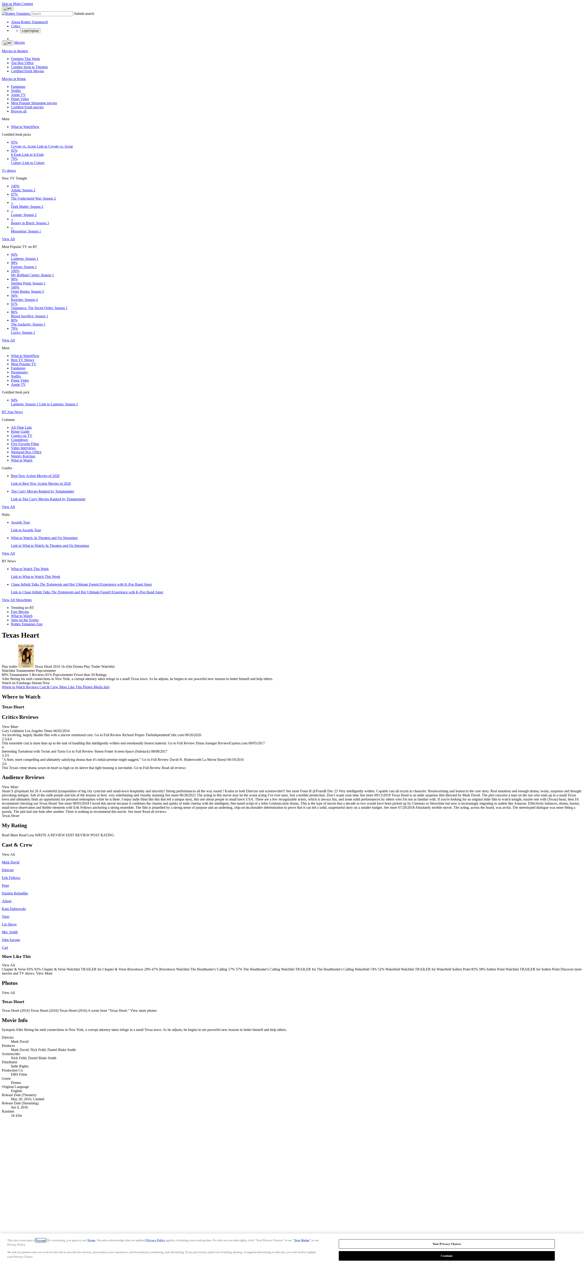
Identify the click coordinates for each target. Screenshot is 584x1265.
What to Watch (25, 127)
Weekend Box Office (26, 452)
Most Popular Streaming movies (34, 103)
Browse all (18, 111)
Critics (15, 26)
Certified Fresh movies (27, 107)
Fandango (18, 87)
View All (8, 239)
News (18, 412)
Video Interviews (23, 448)
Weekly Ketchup (23, 456)
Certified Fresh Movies (27, 71)
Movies (19, 42)
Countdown (19, 440)
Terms (91, 1240)
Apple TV (18, 95)
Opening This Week (25, 59)
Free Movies (20, 612)
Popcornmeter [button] (63, 675)
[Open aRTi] (7, 8)
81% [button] (48, 675)
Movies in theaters (15, 51)
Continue (447, 1255)
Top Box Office (22, 63)
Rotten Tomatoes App (26, 624)
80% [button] (5, 675)
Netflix (16, 91)
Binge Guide (20, 431)
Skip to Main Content (17, 4)
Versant (41, 1240)
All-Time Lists (21, 427)
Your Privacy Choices (447, 1244)
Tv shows (9, 170)
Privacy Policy (155, 1240)
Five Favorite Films (25, 444)
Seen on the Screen (25, 620)
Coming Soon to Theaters (29, 67)
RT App (8, 412)
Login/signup (30, 30)
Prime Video (20, 99)
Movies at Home (14, 79)
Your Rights (301, 1240)
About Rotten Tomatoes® (29, 22)
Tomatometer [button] (18, 675)
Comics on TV (21, 436)
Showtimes (24, 600)
